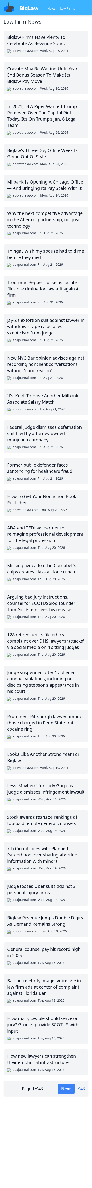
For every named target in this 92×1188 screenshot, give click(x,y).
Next (66, 1088)
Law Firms (67, 8)
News (51, 8)
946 (81, 1088)
